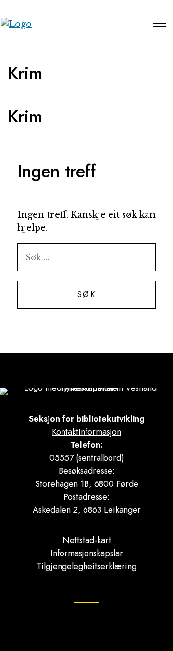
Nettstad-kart (86, 540)
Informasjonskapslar (86, 553)
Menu (159, 26)
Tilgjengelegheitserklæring (86, 566)
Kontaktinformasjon (86, 432)
